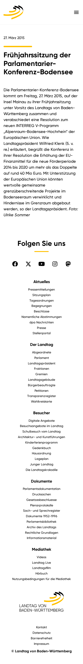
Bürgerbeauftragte (41, 385)
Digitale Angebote (42, 420)
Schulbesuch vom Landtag (41, 431)
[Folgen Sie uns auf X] (28, 264)
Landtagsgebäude (41, 379)
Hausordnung (41, 453)
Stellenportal (42, 333)
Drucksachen (41, 494)
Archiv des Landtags (41, 527)
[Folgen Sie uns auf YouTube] (41, 264)
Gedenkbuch (41, 448)
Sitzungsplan (41, 295)
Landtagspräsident (41, 363)
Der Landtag (41, 344)
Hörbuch (41, 573)
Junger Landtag (41, 464)
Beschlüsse (41, 311)
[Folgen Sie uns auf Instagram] (55, 264)
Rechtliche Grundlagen (41, 532)
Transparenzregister (41, 396)
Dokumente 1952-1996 (41, 516)
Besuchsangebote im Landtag (41, 426)
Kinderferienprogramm (41, 442)
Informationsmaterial (41, 538)
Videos (41, 557)
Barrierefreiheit (41, 638)
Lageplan (41, 459)
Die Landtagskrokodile (42, 470)
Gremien (41, 374)
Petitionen (41, 390)
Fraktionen (41, 368)
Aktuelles (41, 281)
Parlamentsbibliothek (41, 521)
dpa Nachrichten (41, 322)
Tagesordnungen (41, 300)
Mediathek (41, 549)
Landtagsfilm (41, 568)
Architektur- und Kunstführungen (41, 437)
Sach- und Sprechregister (41, 510)
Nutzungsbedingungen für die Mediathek (41, 579)
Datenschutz (42, 632)
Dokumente (41, 481)
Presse (41, 328)
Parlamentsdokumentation (41, 489)
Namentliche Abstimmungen (41, 317)
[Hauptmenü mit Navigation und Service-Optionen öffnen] (76, 12)
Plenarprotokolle (41, 505)
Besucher (41, 412)
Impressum (41, 643)
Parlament (41, 358)
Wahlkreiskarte (41, 401)
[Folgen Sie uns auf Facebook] (15, 264)
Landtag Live (41, 562)
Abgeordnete (41, 352)
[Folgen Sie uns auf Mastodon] (68, 264)
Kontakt (41, 627)
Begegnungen (41, 306)
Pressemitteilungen (41, 289)
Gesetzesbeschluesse (41, 500)
